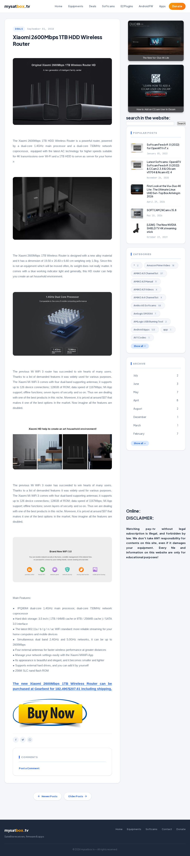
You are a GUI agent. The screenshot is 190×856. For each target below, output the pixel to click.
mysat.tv (17, 6)
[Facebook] (16, 740)
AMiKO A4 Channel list (148, 297)
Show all (138, 346)
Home (58, 6)
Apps (162, 6)
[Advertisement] (158, 480)
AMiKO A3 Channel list (148, 273)
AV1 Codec (141, 337)
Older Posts (75, 796)
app (167, 329)
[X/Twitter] (23, 740)
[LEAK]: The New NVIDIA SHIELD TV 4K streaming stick (161, 228)
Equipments (75, 6)
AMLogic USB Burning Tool (150, 321)
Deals (92, 6)
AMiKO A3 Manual (145, 281)
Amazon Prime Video (160, 265)
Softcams (108, 6)
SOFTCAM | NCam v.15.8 (161, 210)
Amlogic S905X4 (145, 313)
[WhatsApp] (30, 740)
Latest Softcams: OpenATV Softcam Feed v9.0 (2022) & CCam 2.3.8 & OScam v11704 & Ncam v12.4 (164, 167)
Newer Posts (49, 796)
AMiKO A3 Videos (145, 289)
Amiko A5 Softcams (147, 305)
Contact (167, 829)
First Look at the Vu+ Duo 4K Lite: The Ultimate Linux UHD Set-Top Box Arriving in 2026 (164, 191)
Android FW (146, 6)
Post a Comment (29, 768)
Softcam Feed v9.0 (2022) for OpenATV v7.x (163, 146)
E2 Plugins (127, 6)
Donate (177, 6)
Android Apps (144, 329)
